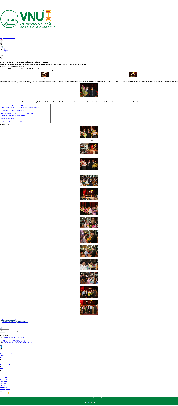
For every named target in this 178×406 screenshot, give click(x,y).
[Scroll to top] (1, 391)
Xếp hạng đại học (3, 387)
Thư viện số (2, 38)
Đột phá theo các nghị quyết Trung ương (8, 353)
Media (1, 368)
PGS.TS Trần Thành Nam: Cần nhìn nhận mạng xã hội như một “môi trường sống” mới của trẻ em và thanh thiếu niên (19, 339)
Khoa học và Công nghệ (5, 364)
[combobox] (1, 40)
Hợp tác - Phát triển (4, 361)
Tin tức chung (9, 59)
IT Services (11, 38)
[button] (89, 345)
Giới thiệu (3, 48)
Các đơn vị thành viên (5, 53)
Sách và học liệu (3, 383)
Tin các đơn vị (3, 372)
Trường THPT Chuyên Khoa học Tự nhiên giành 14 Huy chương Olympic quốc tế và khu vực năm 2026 (17, 342)
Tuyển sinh (2, 355)
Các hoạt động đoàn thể (5, 389)
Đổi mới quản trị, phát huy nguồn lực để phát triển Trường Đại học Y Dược (13, 337)
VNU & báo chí (3, 385)
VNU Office (6, 38)
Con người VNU (3, 377)
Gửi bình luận (2, 332)
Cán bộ (3, 52)
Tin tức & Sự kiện (3, 59)
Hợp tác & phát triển (5, 51)
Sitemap (14, 38)
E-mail (9, 38)
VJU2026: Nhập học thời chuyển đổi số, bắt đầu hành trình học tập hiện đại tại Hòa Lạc (15, 338)
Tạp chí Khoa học (3, 381)
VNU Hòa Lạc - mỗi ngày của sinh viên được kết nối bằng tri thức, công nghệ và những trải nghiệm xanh (17, 340)
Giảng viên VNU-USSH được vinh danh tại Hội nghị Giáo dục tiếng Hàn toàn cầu (14, 341)
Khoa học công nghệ (5, 50)
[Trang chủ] (28, 37)
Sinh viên (2, 375)
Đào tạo (3, 49)
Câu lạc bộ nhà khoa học (5, 379)
